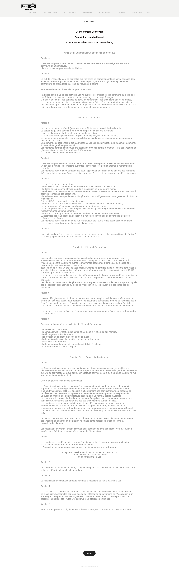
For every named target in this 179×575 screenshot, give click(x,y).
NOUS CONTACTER (141, 13)
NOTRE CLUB (50, 13)
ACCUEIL (33, 13)
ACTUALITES (70, 13)
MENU (89, 553)
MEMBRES (87, 13)
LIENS (122, 13)
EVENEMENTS (106, 13)
